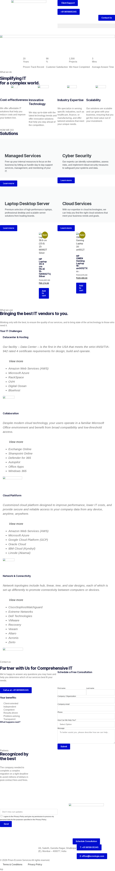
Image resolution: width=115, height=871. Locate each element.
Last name (90, 688)
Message (61, 728)
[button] (86, 26)
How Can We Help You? (67, 720)
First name (61, 688)
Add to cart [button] (44, 293)
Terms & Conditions (12, 864)
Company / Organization (67, 696)
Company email (64, 704)
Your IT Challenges (11, 331)
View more (16, 361)
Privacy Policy (35, 864)
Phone (60, 712)
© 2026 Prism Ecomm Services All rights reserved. (25, 860)
